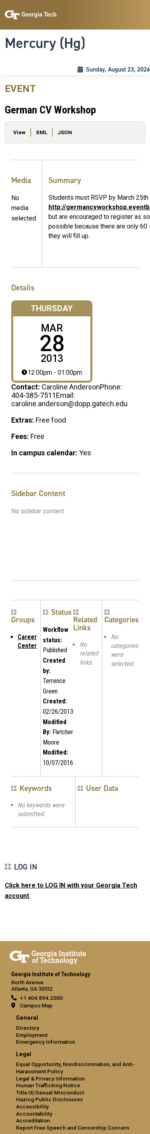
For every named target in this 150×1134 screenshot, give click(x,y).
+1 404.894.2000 (41, 998)
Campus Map (36, 1005)
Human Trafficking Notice (48, 1085)
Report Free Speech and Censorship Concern (72, 1127)
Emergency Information (45, 1042)
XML (41, 132)
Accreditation (33, 1120)
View (19, 132)
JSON (65, 132)
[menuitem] (75, 1030)
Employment (32, 1035)
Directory (27, 1028)
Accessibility (32, 1106)
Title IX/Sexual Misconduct (50, 1092)
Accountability (34, 1113)
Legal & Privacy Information (50, 1078)
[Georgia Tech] (48, 956)
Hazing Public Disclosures (49, 1099)
